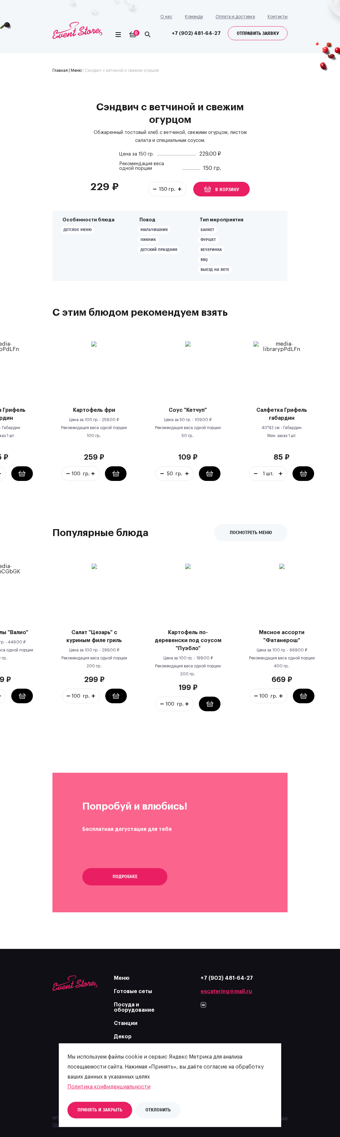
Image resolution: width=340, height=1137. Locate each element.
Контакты (278, 16)
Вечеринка (211, 249)
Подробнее (125, 876)
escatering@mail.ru (226, 991)
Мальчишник (154, 229)
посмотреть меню (251, 532)
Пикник (148, 239)
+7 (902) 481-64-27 (196, 33)
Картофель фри (94, 410)
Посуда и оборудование (134, 1007)
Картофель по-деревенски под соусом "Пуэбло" (188, 640)
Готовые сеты (133, 991)
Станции (125, 1023)
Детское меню (77, 229)
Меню (121, 978)
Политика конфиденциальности (108, 1086)
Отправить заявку (258, 33)
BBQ (204, 259)
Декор (122, 1036)
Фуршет (208, 239)
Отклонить (158, 1110)
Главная (60, 70)
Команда (194, 16)
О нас (166, 16)
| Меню (75, 70)
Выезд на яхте (215, 269)
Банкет (207, 229)
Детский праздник (158, 249)
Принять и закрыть (99, 1110)
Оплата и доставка (235, 16)
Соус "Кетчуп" (188, 410)
